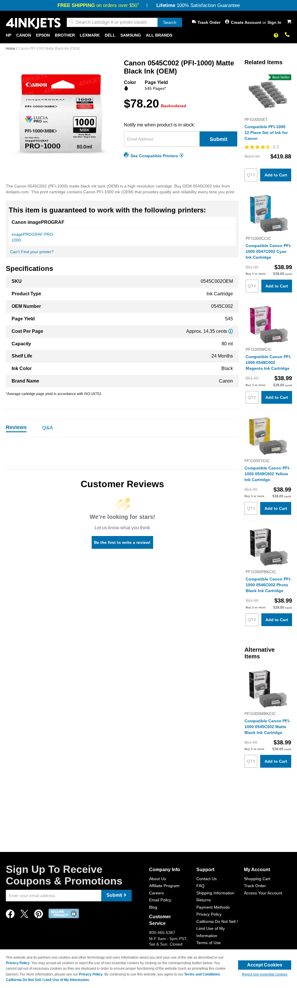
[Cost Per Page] (230, 331)
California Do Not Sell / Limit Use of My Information (217, 928)
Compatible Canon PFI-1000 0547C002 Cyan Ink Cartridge (268, 251)
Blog (153, 907)
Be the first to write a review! (122, 542)
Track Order (209, 22)
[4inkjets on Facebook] (10, 915)
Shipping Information (215, 893)
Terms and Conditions (202, 974)
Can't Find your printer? (32, 251)
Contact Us (206, 878)
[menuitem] (8, 35)
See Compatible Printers (154, 155)
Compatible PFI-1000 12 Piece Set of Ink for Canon (266, 132)
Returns (203, 900)
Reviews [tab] (16, 427)
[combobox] (124, 22)
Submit (218, 139)
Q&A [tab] (47, 427)
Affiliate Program (164, 885)
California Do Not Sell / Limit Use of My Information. (48, 980)
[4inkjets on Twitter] (24, 915)
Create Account (246, 22)
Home (11, 49)
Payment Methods (213, 907)
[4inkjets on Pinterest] (38, 915)
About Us (157, 878)
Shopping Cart (257, 878)
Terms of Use (208, 942)
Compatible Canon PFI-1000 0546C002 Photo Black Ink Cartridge (268, 585)
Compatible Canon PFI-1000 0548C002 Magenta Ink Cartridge (268, 362)
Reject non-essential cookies (264, 974)
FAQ (200, 885)
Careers (156, 893)
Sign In (274, 22)
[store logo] (33, 23)
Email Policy (160, 900)
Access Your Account (263, 893)
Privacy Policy (209, 914)
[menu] (148, 35)
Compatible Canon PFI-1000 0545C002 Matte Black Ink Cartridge (267, 727)
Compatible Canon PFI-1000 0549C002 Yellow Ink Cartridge (267, 474)
